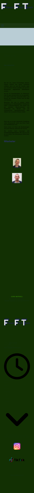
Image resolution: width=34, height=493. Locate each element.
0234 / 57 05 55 (13, 343)
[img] (17, 6)
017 (10, 344)
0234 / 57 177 (10, 346)
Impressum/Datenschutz (17, 475)
